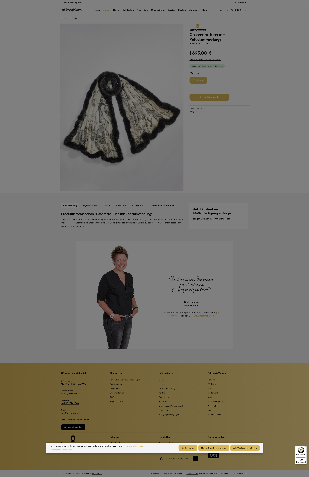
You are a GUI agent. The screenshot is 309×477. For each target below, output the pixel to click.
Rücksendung (116, 384)
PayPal (210, 388)
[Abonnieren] (195, 458)
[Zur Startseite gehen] (71, 9)
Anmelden (65, 3)
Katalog (162, 384)
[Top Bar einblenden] (245, 9)
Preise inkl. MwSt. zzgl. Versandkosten (205, 59)
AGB (112, 397)
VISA (210, 397)
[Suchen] (221, 9)
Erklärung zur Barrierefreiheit (171, 406)
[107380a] (122, 107)
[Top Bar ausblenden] (307, 2)
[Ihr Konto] (226, 9)
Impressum (163, 401)
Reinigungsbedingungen (169, 414)
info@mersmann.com (204, 315)
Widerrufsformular (117, 393)
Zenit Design (97, 473)
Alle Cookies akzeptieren (245, 448)
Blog (161, 380)
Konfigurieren (188, 448)
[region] (122, 107)
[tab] (70, 205)
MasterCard (213, 393)
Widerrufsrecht (116, 388)
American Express (215, 401)
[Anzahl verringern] (192, 89)
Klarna (210, 410)
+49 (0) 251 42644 (70, 393)
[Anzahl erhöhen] (215, 89)
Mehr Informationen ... (133, 446)
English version (116, 401)
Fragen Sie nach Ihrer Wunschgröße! (211, 218)
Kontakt (162, 393)
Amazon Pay (213, 406)
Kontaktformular (82, 419)
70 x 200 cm (198, 80)
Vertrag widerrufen (73, 427)
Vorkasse (211, 380)
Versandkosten (192, 473)
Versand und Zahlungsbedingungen (125, 380)
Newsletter (163, 410)
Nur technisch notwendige (213, 448)
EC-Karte (212, 384)
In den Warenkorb (209, 97)
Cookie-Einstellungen (168, 388)
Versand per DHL (215, 414)
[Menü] (305, 447)
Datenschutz (164, 397)
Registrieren (78, 3)
